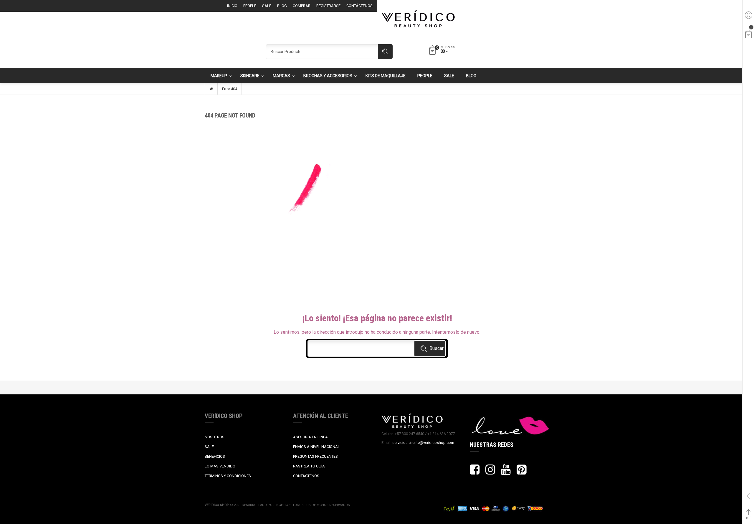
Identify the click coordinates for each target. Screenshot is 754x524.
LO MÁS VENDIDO (220, 466)
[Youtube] (506, 472)
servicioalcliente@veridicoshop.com (423, 442)
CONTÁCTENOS (306, 476)
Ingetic (282, 505)
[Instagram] (490, 472)
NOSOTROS (214, 437)
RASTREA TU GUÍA (309, 466)
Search (385, 51)
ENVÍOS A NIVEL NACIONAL (316, 446)
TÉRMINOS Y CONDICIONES (228, 476)
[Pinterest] (521, 472)
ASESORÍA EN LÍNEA (310, 437)
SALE (209, 446)
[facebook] (474, 472)
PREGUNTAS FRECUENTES (315, 456)
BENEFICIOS (215, 456)
